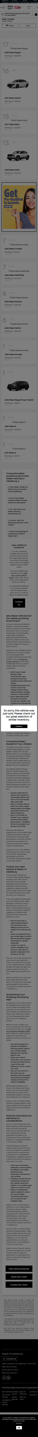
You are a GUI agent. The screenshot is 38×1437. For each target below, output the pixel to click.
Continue (19, 726)
